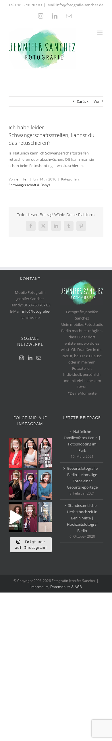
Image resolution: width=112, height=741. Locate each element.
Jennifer (22, 179)
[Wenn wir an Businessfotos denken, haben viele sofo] (45, 517)
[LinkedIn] (30, 358)
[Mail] (38, 358)
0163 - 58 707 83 (28, 4)
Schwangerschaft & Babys (29, 184)
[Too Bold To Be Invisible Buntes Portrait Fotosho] (15, 517)
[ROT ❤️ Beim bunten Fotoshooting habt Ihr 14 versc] (15, 485)
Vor (97, 101)
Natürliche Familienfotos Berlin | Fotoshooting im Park (82, 441)
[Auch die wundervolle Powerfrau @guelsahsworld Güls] (45, 453)
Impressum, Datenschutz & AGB (56, 586)
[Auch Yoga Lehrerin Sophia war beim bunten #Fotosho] (45, 485)
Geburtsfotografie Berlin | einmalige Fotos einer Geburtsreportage (82, 478)
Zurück (82, 101)
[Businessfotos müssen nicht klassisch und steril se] (30, 485)
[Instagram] (21, 358)
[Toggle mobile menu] (100, 33)
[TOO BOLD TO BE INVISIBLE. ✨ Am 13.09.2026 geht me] (30, 517)
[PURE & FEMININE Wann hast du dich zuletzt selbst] (30, 453)
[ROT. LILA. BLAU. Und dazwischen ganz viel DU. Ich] (15, 453)
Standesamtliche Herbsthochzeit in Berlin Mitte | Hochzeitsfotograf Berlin (82, 518)
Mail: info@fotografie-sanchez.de (75, 4)
